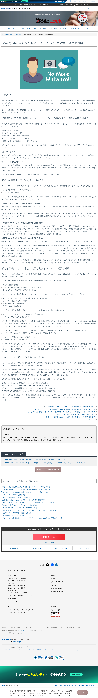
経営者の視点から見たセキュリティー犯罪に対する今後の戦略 (23, 500)
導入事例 (43, 28)
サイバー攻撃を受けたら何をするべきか (16, 497)
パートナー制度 (70, 4)
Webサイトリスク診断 (48, 649)
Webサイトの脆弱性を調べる (36, 459)
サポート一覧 (56, 610)
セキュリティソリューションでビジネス (20, 610)
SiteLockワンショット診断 (16, 588)
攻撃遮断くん (12, 590)
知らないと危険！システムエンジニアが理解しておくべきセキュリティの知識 (29, 510)
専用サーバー (37, 4)
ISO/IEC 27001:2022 (24, 630)
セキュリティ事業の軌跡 (75, 651)
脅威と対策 (53, 28)
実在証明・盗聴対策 (6, 651)
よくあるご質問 (84, 548)
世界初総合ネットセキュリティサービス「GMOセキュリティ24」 (16, 649)
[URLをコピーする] (56, 564)
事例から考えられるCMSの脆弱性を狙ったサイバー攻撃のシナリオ (25, 492)
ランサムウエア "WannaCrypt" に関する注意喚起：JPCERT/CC (73, 414)
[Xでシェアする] (47, 564)
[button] (49, 658)
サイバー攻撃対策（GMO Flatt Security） (50, 651)
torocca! (53, 578)
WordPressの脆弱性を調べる (14, 459)
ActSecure (54, 585)
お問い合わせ (75, 28)
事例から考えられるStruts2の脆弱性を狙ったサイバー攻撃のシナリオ (26, 487)
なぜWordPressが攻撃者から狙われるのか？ (17, 513)
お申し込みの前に (49, 542)
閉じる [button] (82, 692)
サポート (91, 8)
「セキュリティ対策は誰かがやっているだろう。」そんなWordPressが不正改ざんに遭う (33, 518)
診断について (31, 28)
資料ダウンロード (60, 548)
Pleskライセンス (13, 602)
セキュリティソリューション (57, 4)
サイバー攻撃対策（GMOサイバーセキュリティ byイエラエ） (26, 651)
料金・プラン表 (18, 28)
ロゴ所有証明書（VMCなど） (17, 581)
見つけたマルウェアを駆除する (43, 463)
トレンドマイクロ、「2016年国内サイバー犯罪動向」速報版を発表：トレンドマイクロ (65, 409)
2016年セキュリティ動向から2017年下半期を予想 (19, 508)
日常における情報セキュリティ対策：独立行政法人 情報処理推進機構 (70, 417)
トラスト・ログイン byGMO (17, 593)
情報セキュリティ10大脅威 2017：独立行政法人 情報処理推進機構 (71, 406)
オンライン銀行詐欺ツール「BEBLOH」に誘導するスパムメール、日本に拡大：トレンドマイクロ (61, 412)
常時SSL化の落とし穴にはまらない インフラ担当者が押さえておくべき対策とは (29, 502)
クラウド (15, 4)
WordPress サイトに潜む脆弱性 (13, 515)
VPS (21, 4)
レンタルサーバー (28, 4)
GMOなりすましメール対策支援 (18, 578)
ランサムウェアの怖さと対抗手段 (13, 495)
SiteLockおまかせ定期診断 (16, 586)
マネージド (45, 4)
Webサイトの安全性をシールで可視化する (70, 463)
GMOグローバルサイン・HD (82, 4)
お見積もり (36, 548)
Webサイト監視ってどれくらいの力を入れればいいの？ (21, 505)
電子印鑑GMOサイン (58, 592)
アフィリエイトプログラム (16, 612)
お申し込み (64, 28)
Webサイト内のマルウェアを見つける (18, 463)
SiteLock (92, 419)
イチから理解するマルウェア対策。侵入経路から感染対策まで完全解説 (26, 489)
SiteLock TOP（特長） (7, 34)
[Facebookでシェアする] (52, 564)
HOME (83, 8)
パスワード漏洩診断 (36, 649)
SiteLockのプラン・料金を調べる (48, 469)
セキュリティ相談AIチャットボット (62, 649)
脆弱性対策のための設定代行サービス (20, 595)
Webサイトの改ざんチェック (58, 459)
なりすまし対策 (64, 651)
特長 (8, 28)
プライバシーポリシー (62, 695)
